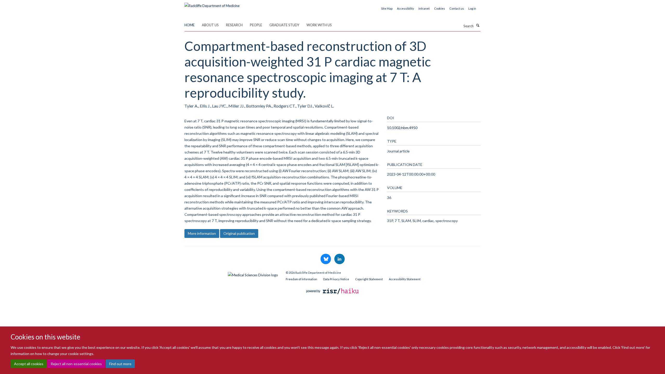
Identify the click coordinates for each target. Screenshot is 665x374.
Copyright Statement (369, 279)
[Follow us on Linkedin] (339, 259)
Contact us (456, 8)
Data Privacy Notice (336, 279)
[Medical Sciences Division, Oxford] (231, 273)
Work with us (319, 25)
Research (234, 25)
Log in (472, 8)
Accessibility (405, 8)
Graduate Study (284, 25)
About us (210, 25)
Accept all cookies (28, 364)
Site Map (387, 8)
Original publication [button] (239, 233)
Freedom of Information (301, 279)
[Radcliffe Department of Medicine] (212, 4)
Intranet (424, 8)
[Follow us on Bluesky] (326, 259)
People (256, 25)
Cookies (439, 8)
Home (189, 25)
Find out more (120, 364)
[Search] (478, 25)
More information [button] (202, 233)
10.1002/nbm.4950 (402, 127)
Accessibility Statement (405, 279)
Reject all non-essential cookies (76, 364)
